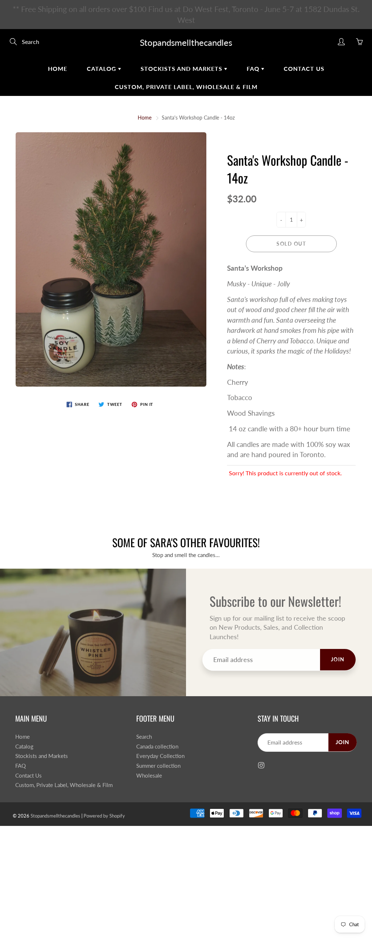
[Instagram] (256, 156)
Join (309, 132)
